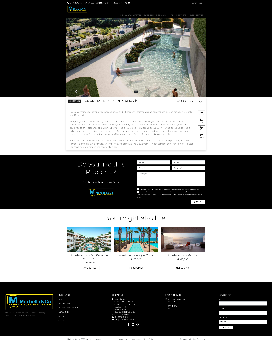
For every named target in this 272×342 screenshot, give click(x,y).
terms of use (183, 189)
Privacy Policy (181, 195)
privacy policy (196, 189)
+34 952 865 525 (75, 3)
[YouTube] (129, 3)
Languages (224, 318)
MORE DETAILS (89, 268)
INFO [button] (171, 15)
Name (222, 299)
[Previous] (76, 56)
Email (222, 308)
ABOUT (61, 316)
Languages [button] (197, 3)
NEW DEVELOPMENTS (151, 15)
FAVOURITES (63, 312)
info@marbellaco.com (112, 3)
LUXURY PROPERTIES (133, 15)
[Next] (195, 56)
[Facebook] (124, 3)
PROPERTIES (64, 304)
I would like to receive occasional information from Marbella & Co (164, 192)
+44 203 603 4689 (91, 3)
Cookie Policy (123, 339)
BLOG (192, 15)
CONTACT (199, 15)
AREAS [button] (163, 15)
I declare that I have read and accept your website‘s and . (170, 189)
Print (201, 130)
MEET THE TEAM (182, 15)
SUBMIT (197, 202)
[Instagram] (126, 3)
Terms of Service (196, 195)
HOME (120, 15)
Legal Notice (136, 339)
